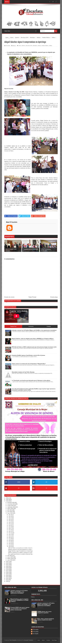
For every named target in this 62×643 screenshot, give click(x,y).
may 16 (10, 529)
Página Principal (32, 297)
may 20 (10, 525)
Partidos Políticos (45, 45)
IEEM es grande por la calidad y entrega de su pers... (20, 552)
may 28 (10, 516)
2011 (7, 579)
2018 (7, 569)
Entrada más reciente (9, 297)
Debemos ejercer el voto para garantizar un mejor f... (20, 549)
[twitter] (53, 1)
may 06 (10, 540)
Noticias (39, 45)
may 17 (10, 528)
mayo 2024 (10, 513)
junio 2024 (9, 511)
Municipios (35, 45)
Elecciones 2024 (29, 45)
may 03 (10, 543)
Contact (48, 640)
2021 (7, 564)
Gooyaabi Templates (28, 640)
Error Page (54, 640)
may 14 (10, 532)
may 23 (10, 520)
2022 (7, 563)
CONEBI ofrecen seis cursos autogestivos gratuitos (44, 612)
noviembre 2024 (11, 504)
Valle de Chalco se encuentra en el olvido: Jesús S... (20, 548)
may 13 (10, 534)
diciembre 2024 (11, 502)
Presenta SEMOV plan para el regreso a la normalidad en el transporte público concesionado (19, 609)
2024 (7, 501)
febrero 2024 (10, 558)
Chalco (19, 45)
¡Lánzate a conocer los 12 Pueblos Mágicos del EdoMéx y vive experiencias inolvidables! (19, 592)
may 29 (10, 514)
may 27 (10, 517)
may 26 (10, 519)
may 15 (10, 531)
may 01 (10, 546)
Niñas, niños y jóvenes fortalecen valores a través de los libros (45, 619)
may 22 (10, 522)
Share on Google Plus (39, 216)
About (43, 640)
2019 (7, 567)
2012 (7, 578)
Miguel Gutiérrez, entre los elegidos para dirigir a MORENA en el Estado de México (19, 600)
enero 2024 (10, 560)
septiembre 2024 (11, 507)
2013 (7, 576)
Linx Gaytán (35, 633)
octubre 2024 (10, 505)
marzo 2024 (10, 557)
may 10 (10, 537)
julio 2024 (9, 510)
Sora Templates (13, 640)
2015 (7, 573)
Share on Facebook (12, 216)
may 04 (10, 542)
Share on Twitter (25, 216)
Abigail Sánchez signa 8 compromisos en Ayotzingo (20, 551)
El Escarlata (35, 629)
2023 (7, 561)
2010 (7, 581)
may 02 (10, 545)
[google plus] (56, 1)
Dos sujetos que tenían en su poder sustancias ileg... (20, 554)
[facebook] (49, 1)
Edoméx (23, 45)
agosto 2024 (10, 508)
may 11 (10, 535)
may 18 (10, 526)
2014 (7, 575)
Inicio (39, 640)
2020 (7, 566)
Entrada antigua (54, 297)
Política (50, 45)
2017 (7, 570)
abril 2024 (9, 555)
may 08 (10, 538)
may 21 (10, 523)
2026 (7, 498)
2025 (7, 499)
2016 (7, 572)
